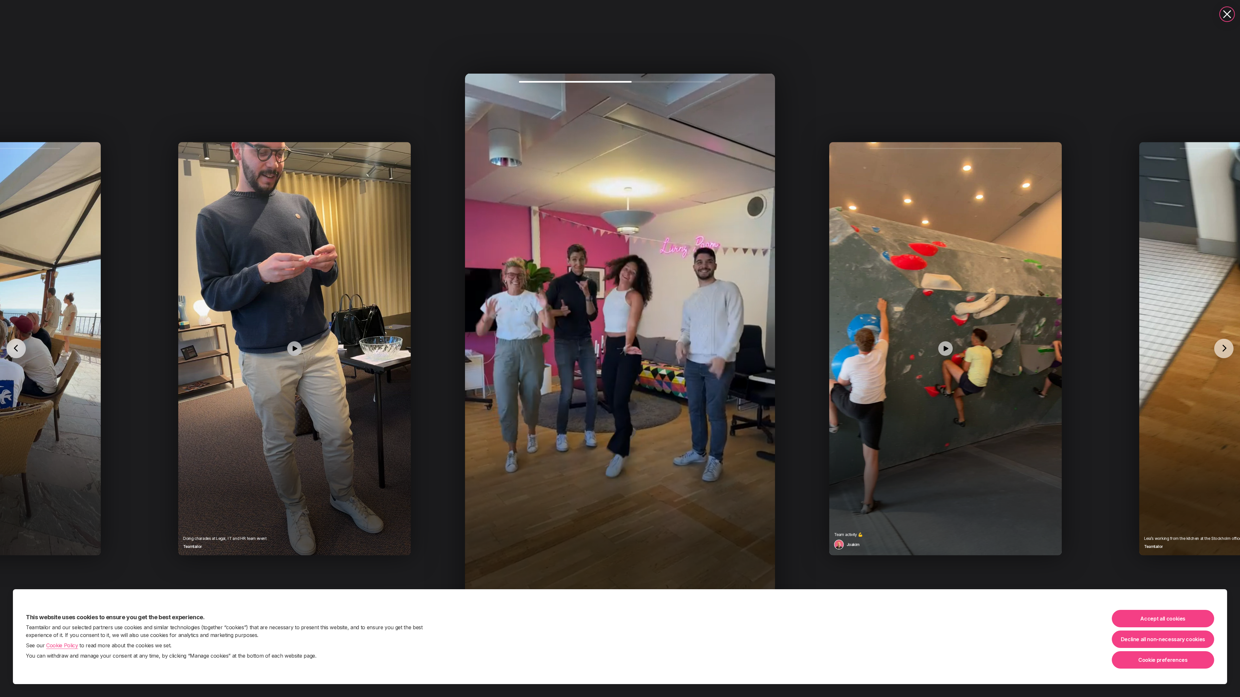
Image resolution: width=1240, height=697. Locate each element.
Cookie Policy (62, 645)
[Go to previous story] (16, 348)
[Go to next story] (1224, 348)
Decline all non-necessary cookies (1163, 639)
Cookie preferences (1163, 660)
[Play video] (294, 348)
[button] (620, 348)
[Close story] (1227, 14)
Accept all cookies (1162, 618)
